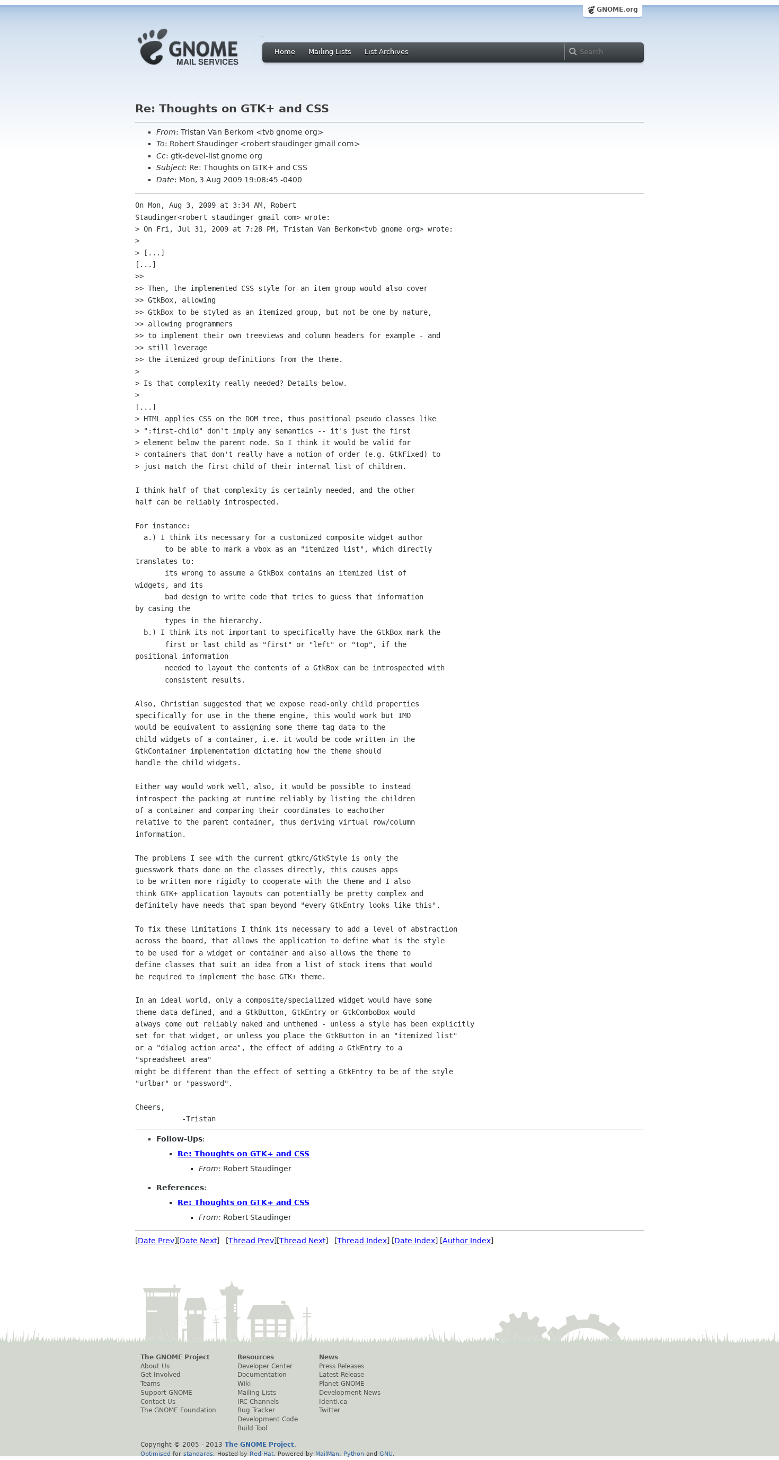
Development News (349, 1392)
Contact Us (157, 1401)
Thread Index (362, 1240)
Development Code (267, 1419)
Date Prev (156, 1240)
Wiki (244, 1383)
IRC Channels (258, 1401)
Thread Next (302, 1240)
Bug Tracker (256, 1410)
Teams (150, 1383)
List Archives (387, 52)
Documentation (262, 1374)
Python (353, 1453)
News (328, 1357)
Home (285, 52)
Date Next (198, 1240)
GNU (386, 1453)
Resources (255, 1357)
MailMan (327, 1453)
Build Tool (252, 1428)
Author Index (466, 1240)
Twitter (329, 1410)
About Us (155, 1366)
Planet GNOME (342, 1383)
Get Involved (160, 1374)
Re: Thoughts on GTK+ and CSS (243, 1153)
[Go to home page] (204, 68)
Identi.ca (333, 1401)
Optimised (155, 1453)
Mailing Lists (329, 52)
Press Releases (341, 1366)
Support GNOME (166, 1392)
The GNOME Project (175, 1357)
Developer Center (265, 1366)
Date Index (414, 1240)
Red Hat (261, 1453)
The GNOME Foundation (178, 1410)
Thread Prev (251, 1240)
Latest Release (341, 1374)
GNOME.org (617, 9)
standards (198, 1453)
